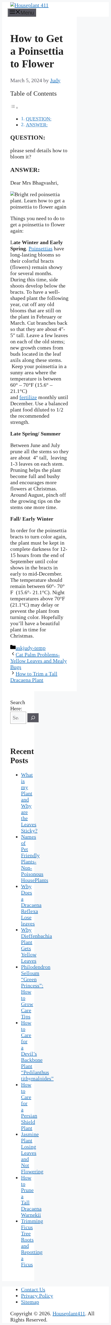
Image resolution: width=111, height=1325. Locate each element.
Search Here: (17, 705)
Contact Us (33, 1289)
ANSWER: (37, 124)
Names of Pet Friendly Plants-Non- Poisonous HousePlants (34, 858)
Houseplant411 (69, 1313)
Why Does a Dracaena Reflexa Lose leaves (31, 904)
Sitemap (30, 1302)
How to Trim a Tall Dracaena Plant (33, 677)
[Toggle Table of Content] (14, 107)
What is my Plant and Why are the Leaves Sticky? (29, 802)
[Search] (33, 717)
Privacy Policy (37, 1296)
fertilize (28, 397)
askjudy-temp (31, 648)
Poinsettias (41, 248)
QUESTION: (38, 119)
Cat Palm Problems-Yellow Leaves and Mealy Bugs (38, 661)
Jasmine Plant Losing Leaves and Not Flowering (32, 1152)
